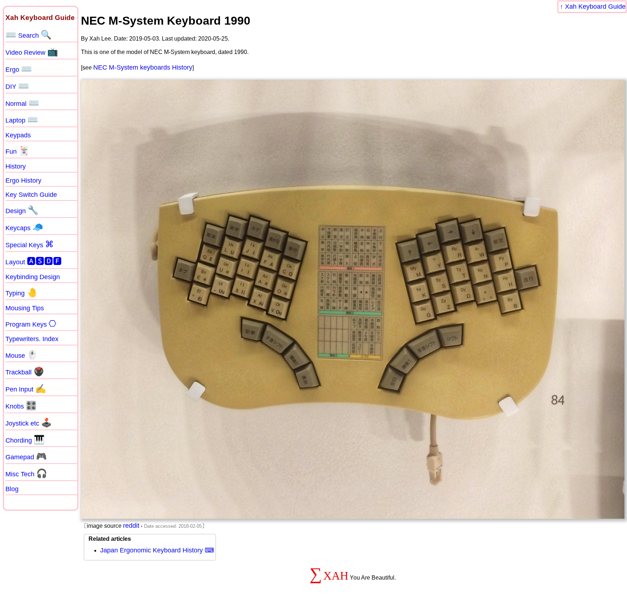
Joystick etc (28, 423)
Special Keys (29, 244)
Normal (22, 103)
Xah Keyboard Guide (595, 6)
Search (28, 35)
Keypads (18, 135)
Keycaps (24, 227)
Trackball (24, 371)
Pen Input (25, 389)
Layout (33, 261)
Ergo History (23, 180)
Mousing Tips (24, 308)
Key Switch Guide (31, 194)
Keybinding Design (32, 277)
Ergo (18, 69)
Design (21, 210)
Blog (12, 489)
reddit (131, 525)
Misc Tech (26, 473)
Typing (21, 292)
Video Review (31, 52)
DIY (17, 86)
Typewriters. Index (31, 339)
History (15, 166)
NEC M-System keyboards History (142, 67)
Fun (17, 151)
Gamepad (26, 456)
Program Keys (30, 324)
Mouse (21, 355)
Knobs (21, 406)
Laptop (21, 120)
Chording (25, 440)
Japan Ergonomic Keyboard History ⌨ (157, 550)
